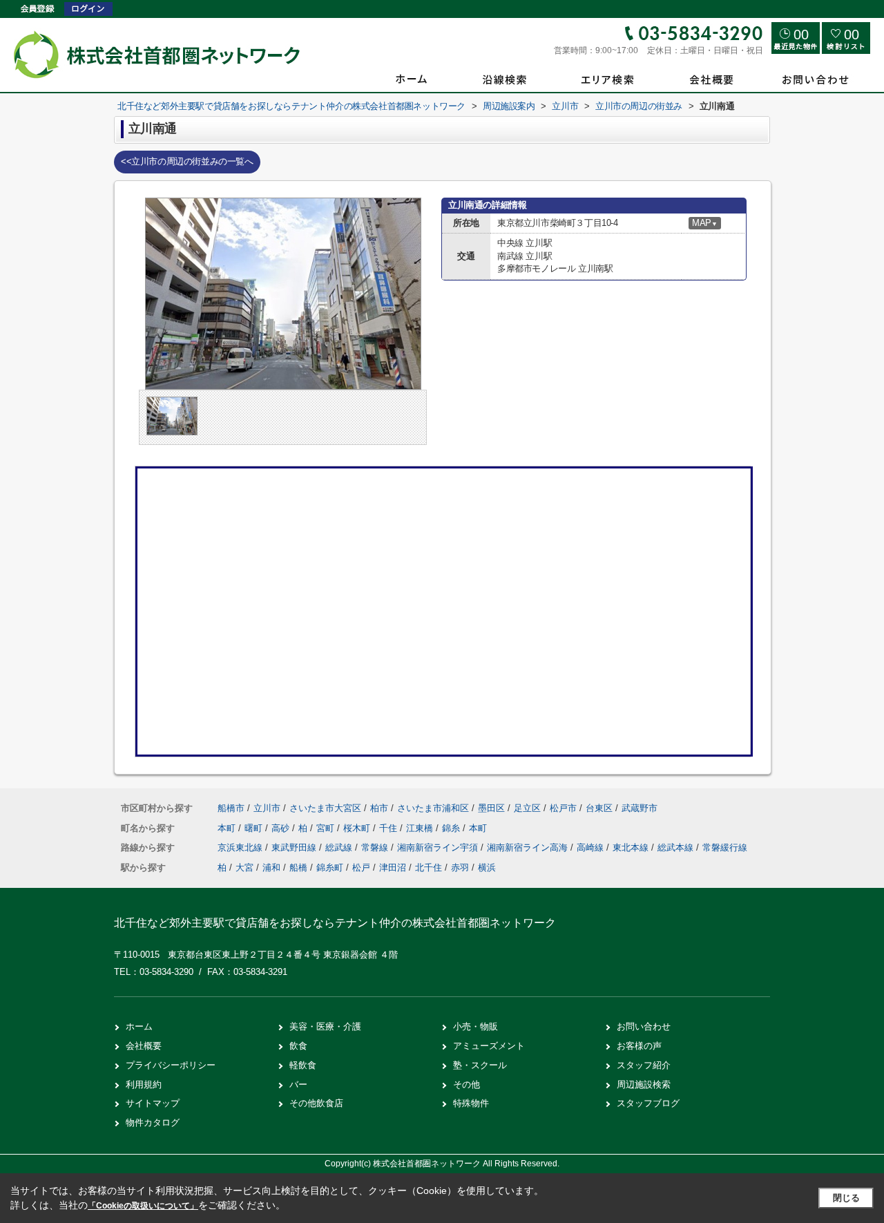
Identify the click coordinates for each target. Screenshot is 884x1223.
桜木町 (358, 828)
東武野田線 (295, 847)
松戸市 (563, 808)
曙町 (254, 828)
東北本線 (632, 847)
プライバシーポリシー (170, 1065)
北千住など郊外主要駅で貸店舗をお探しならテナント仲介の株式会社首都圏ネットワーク (335, 923)
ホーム (139, 1026)
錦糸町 (329, 867)
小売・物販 (475, 1026)
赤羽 (460, 867)
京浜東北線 (241, 847)
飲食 (298, 1046)
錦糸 (452, 828)
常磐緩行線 (724, 847)
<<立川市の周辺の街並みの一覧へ (187, 161)
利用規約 (144, 1084)
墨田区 (491, 808)
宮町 (326, 828)
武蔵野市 (639, 808)
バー (298, 1084)
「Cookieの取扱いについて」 (143, 1206)
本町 (228, 828)
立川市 (266, 808)
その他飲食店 (316, 1103)
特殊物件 (471, 1103)
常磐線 (376, 847)
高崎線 (591, 847)
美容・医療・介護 (325, 1026)
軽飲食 (302, 1065)
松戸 (361, 867)
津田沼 (392, 867)
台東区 (599, 808)
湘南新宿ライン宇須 (439, 847)
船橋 (298, 867)
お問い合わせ (644, 1026)
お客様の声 (639, 1046)
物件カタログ (153, 1122)
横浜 (487, 867)
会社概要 (144, 1046)
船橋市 (231, 808)
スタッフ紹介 (644, 1065)
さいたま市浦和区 (433, 808)
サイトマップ (153, 1103)
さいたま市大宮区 (325, 808)
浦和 (271, 867)
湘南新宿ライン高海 (528, 847)
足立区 (527, 808)
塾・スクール (480, 1065)
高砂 (281, 828)
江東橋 (421, 828)
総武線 (340, 847)
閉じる (846, 1198)
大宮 (244, 867)
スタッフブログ (648, 1103)
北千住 (428, 867)
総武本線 (676, 847)
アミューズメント (489, 1046)
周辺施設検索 (644, 1084)
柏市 (379, 808)
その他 (466, 1084)
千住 (389, 828)
